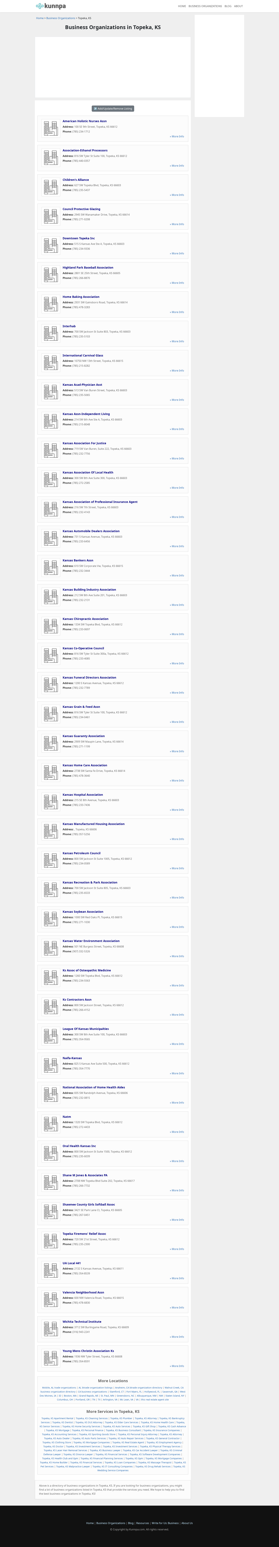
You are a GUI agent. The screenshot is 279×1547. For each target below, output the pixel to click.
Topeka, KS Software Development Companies (155, 1454)
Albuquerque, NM (146, 1395)
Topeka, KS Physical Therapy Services (160, 1446)
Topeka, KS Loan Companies (120, 1462)
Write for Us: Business (165, 1523)
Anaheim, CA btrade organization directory (138, 1387)
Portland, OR (83, 1399)
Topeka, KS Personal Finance (87, 1430)
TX (99, 1399)
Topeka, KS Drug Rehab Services (153, 1466)
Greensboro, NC (125, 1395)
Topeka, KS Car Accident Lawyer (140, 1450)
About (238, 6)
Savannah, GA (169, 1391)
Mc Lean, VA (126, 1399)
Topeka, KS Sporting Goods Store (97, 1434)
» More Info (177, 136)
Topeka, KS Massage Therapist (154, 1462)
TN (93, 1399)
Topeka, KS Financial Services (111, 1454)
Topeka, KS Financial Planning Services (102, 1458)
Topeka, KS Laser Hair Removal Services (65, 1450)
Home (182, 6)
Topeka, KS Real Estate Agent (128, 1442)
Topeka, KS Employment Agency (164, 1442)
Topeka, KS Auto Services (116, 1426)
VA (137, 1399)
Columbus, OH (65, 1399)
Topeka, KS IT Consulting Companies (113, 1466)
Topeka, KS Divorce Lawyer (78, 1454)
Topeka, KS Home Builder (54, 1462)
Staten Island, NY (174, 1395)
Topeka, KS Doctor (53, 1446)
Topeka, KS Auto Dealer (57, 1438)
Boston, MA (70, 1395)
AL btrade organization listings (96, 1387)
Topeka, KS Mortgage (57, 1430)
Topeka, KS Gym (134, 1458)
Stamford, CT (117, 1391)
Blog (228, 6)
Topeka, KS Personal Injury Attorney (137, 1434)
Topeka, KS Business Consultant (123, 1430)
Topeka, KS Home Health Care (157, 1422)
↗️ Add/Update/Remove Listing (113, 108)
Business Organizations (205, 6)
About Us (187, 1523)
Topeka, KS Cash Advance (172, 1426)
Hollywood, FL (152, 1391)
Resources (142, 1523)
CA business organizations (92, 1391)
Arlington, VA (110, 1399)
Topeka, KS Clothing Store (56, 1442)
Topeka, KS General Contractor (163, 1438)
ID (60, 1395)
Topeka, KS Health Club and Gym (60, 1458)
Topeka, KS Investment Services (83, 1446)
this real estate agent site (155, 1399)
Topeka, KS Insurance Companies (161, 1430)
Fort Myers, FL (134, 1391)
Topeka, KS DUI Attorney (88, 1422)
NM (161, 1395)
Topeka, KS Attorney (146, 1418)
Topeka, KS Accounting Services (59, 1434)
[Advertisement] (113, 67)
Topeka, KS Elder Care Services (121, 1422)
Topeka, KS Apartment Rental (57, 1418)
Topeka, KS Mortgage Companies (91, 1442)
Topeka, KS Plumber (121, 1418)
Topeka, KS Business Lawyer (105, 1450)
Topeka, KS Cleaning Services (92, 1418)
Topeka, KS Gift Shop (144, 1426)
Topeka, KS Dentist (62, 1422)
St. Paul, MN (107, 1395)
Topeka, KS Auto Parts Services (89, 1438)
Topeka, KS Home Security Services (81, 1426)
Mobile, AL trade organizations (59, 1387)
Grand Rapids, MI (88, 1395)
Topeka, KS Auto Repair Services (126, 1438)
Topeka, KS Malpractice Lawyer (73, 1466)
